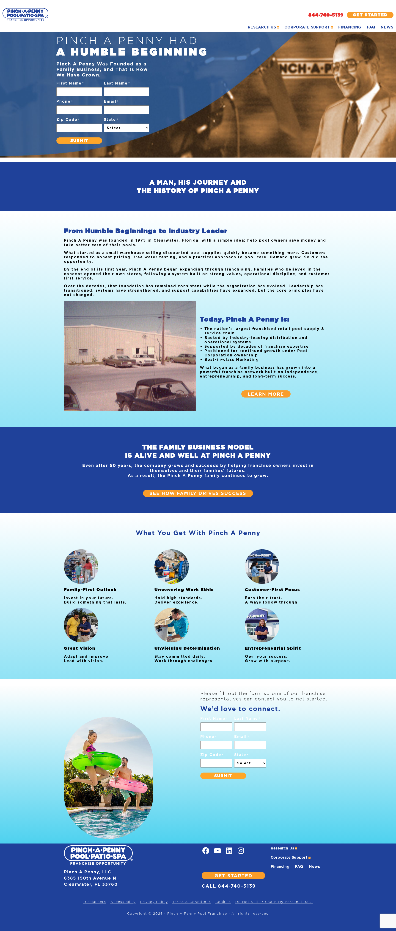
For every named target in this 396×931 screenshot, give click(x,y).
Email (111, 101)
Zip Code (68, 119)
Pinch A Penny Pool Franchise (197, 913)
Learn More (266, 394)
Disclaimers (94, 902)
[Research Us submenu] (278, 27)
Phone (64, 101)
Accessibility (123, 902)
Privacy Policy (154, 902)
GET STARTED (233, 875)
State (111, 119)
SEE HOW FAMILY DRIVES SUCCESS (197, 493)
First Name (70, 83)
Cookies (223, 902)
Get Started (370, 14)
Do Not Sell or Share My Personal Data (274, 902)
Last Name (117, 83)
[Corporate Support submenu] (332, 27)
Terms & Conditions (191, 902)
